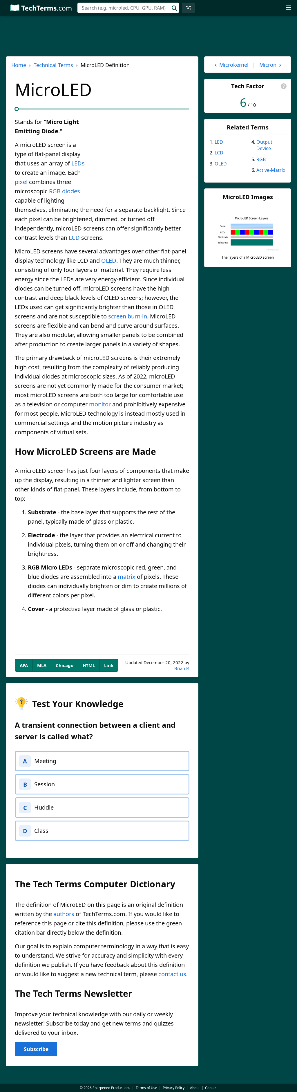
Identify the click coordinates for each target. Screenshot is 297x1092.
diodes (71, 191)
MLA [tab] (41, 665)
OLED (108, 260)
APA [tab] (24, 665)
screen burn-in (127, 316)
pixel (21, 182)
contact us (172, 974)
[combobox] (128, 8)
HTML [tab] (89, 665)
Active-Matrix (270, 170)
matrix (126, 577)
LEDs (78, 163)
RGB (55, 191)
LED (219, 142)
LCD (74, 238)
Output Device (264, 145)
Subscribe (36, 1049)
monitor (100, 404)
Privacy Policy (173, 1087)
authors (63, 914)
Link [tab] (108, 665)
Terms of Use (146, 1087)
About (195, 1087)
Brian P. (181, 668)
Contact (211, 1087)
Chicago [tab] (64, 665)
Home (18, 65)
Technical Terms (53, 65)
